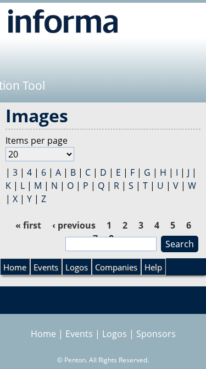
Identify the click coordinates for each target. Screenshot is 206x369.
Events (46, 267)
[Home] (62, 21)
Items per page (36, 140)
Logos (76, 267)
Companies (116, 267)
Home (14, 267)
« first (28, 225)
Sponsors (156, 334)
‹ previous (74, 225)
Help (153, 267)
